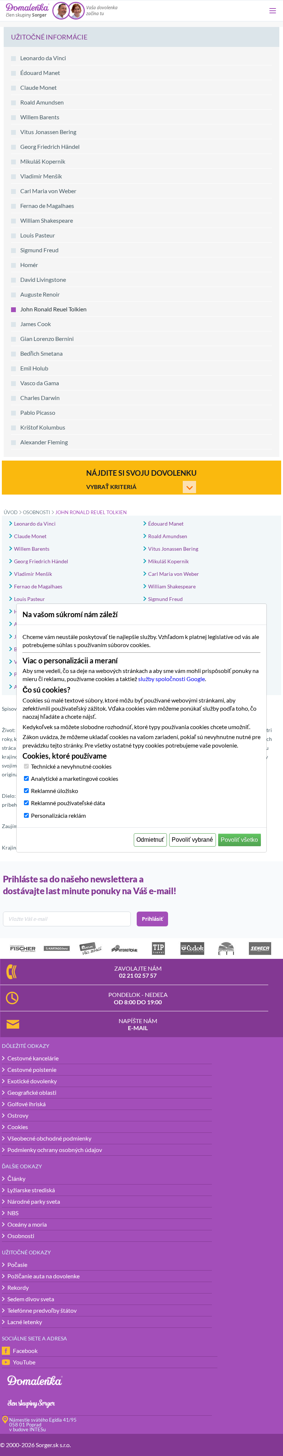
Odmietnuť (150, 840)
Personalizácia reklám (58, 815)
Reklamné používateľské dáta (68, 802)
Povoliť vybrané (192, 840)
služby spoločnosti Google (171, 678)
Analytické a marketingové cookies (74, 778)
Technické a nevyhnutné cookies (71, 766)
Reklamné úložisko (54, 790)
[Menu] (272, 10)
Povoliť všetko (239, 840)
